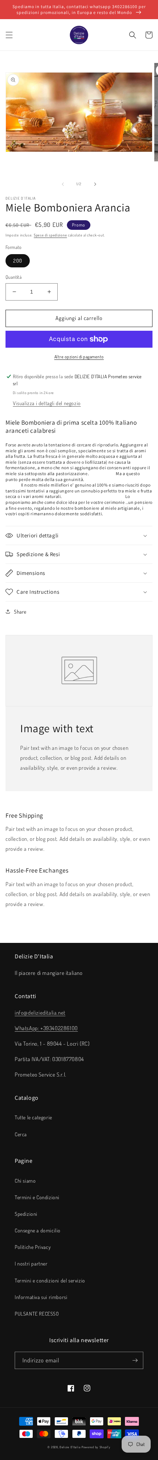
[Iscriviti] (135, 1360)
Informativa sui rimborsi (41, 1297)
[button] (9, 35)
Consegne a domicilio (38, 1230)
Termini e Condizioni (37, 1197)
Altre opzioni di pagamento (79, 356)
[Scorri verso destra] (95, 184)
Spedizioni (26, 1214)
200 (17, 260)
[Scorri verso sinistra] (63, 184)
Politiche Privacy (33, 1247)
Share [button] (20, 611)
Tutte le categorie (33, 1117)
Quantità (14, 277)
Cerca (21, 1134)
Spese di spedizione (50, 235)
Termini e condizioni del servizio (50, 1280)
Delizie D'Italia (70, 1447)
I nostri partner (31, 1263)
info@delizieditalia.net (40, 1012)
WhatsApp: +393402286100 (46, 1028)
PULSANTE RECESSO (37, 1313)
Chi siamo (25, 1181)
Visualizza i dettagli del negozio (47, 403)
